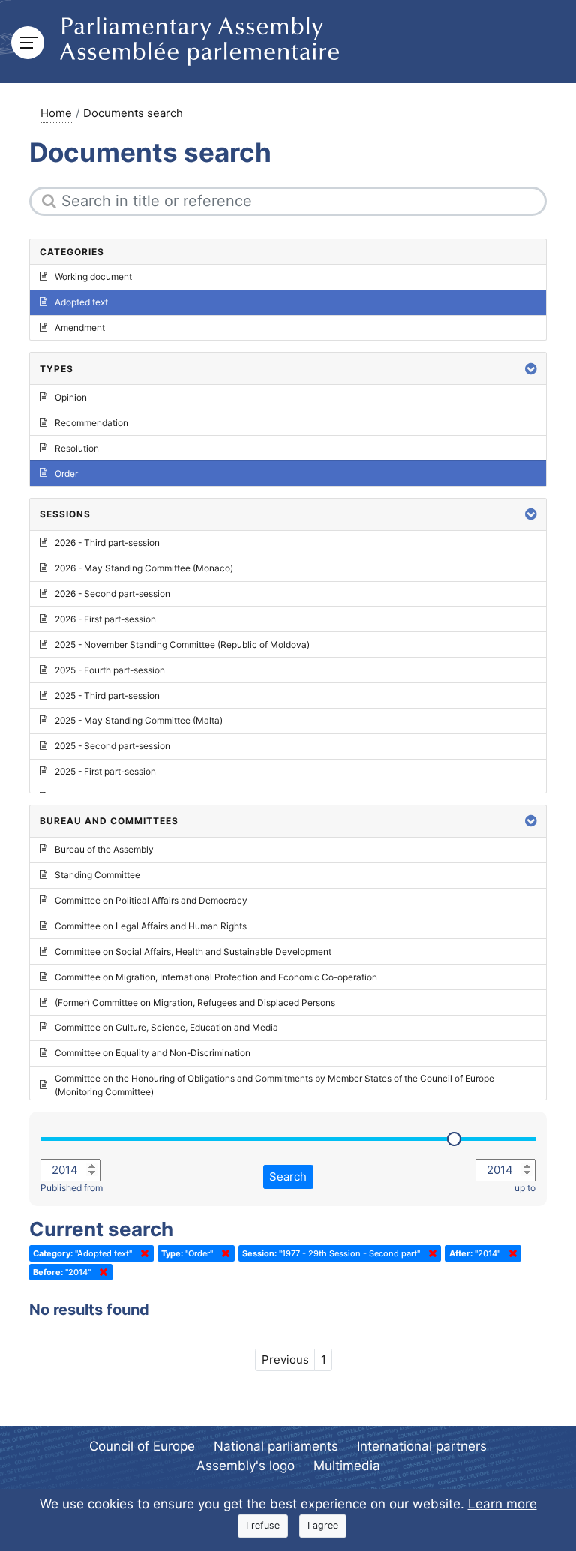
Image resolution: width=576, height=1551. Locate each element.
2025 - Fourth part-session (110, 670)
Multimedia (347, 1465)
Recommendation (91, 422)
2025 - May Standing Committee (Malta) (139, 720)
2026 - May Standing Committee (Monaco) (144, 568)
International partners (422, 1446)
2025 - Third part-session (107, 695)
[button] (531, 368)
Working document (93, 276)
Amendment (80, 327)
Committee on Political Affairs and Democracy (151, 900)
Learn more (502, 1503)
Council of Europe (142, 1446)
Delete (141, 1253)
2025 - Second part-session (112, 746)
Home (56, 113)
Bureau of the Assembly (104, 849)
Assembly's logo (245, 1465)
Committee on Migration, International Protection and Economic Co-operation (216, 976)
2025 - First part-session (105, 771)
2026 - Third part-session (107, 542)
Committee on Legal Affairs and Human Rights (151, 926)
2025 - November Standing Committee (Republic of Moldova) (182, 644)
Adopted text (81, 302)
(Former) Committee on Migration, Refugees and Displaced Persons (195, 1002)
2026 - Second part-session (112, 593)
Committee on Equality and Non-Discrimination (152, 1052)
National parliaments (276, 1446)
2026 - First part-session (105, 619)
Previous (285, 1359)
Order (66, 473)
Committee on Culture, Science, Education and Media (166, 1027)
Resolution (77, 448)
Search (288, 1176)
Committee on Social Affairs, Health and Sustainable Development (193, 951)
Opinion (71, 397)
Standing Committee (97, 874)
